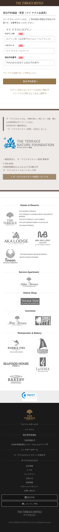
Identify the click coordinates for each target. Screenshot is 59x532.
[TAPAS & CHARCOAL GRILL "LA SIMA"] (43, 364)
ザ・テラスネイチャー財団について (29, 176)
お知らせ (29, 478)
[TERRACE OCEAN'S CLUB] (43, 320)
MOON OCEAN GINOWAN (29, 257)
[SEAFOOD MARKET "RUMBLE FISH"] (16, 346)
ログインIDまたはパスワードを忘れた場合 (28, 90)
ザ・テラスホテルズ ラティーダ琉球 (28, 455)
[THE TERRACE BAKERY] (16, 379)
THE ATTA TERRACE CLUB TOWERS (32, 219)
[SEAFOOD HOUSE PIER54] (16, 364)
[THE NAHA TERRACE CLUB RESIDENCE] (29, 282)
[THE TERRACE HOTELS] (10, 219)
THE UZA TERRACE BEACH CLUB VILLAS (33, 222)
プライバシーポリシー (29, 487)
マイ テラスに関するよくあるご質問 (28, 93)
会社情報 (29, 466)
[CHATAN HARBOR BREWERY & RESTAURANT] (43, 346)
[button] (29, 395)
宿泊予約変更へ (30, 81)
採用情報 (29, 482)
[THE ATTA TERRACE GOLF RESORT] (17, 321)
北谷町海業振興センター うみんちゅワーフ (28, 444)
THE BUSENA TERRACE (27, 211)
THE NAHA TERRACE (26, 225)
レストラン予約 (31, 504)
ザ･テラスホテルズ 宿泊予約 (29, 3)
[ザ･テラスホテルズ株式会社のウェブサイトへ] (29, 415)
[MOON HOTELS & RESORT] (10, 256)
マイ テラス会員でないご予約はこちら (19, 73)
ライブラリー (29, 474)
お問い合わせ (29, 491)
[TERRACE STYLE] (29, 301)
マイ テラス (29, 430)
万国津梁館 (28, 440)
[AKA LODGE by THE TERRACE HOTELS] (16, 238)
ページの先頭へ (55, 528)
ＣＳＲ (29, 470)
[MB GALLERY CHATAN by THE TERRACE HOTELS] (43, 238)
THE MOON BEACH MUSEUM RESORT (33, 254)
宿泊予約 (31, 497)
